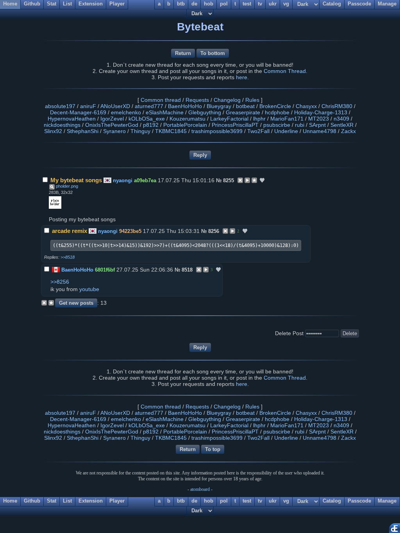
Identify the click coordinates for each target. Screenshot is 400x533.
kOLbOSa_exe (147, 118)
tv (260, 501)
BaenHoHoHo (185, 106)
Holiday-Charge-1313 (320, 112)
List (67, 501)
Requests (197, 100)
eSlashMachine (165, 112)
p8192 (151, 125)
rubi (299, 125)
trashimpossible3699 (217, 131)
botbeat (245, 106)
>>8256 (59, 282)
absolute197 (60, 106)
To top (212, 449)
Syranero (114, 131)
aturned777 (149, 106)
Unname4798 (319, 131)
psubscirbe (276, 125)
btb (181, 501)
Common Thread (285, 71)
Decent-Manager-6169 (78, 112)
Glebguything (204, 112)
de (194, 501)
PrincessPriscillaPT (235, 125)
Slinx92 (53, 131)
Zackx (348, 131)
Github (32, 501)
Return (183, 53)
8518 (187, 270)
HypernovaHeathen (72, 118)
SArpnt (317, 125)
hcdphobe (277, 112)
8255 (228, 180)
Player (117, 501)
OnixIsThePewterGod (111, 125)
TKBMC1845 (171, 131)
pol (224, 501)
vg (286, 501)
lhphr (259, 118)
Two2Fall (258, 131)
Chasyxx (306, 106)
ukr (273, 501)
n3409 (341, 118)
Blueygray (219, 106)
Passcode (359, 501)
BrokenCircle (275, 106)
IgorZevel (112, 118)
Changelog (227, 100)
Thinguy (140, 131)
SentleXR (342, 125)
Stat (51, 501)
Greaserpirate (243, 112)
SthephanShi (82, 131)
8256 (213, 231)
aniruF (88, 106)
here (241, 77)
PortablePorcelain (185, 125)
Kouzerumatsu (187, 118)
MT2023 (318, 118)
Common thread (161, 100)
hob (208, 501)
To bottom (212, 53)
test (247, 501)
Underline (286, 131)
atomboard (200, 489)
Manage (387, 501)
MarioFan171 (287, 118)
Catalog (332, 501)
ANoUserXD (115, 106)
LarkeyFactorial (229, 118)
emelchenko (126, 112)
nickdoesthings (62, 125)
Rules (252, 100)
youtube (89, 289)
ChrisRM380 (336, 106)
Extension (91, 501)
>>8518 (68, 257)
